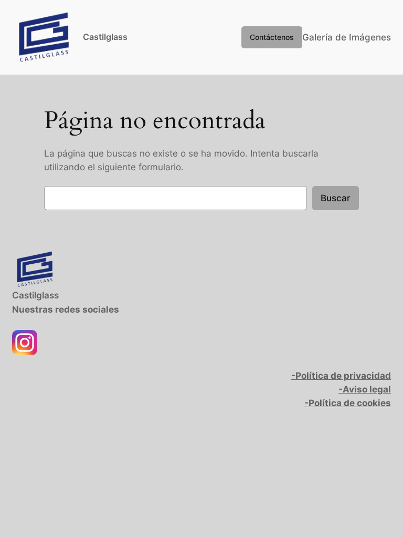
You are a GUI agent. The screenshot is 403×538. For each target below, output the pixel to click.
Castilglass (105, 37)
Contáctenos (272, 37)
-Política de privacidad (341, 375)
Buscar (336, 198)
